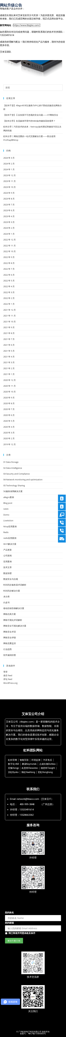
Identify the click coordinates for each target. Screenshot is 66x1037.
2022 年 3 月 (9, 292)
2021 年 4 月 (9, 356)
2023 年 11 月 (9, 181)
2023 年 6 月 (9, 210)
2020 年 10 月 (9, 391)
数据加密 (7, 573)
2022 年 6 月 (9, 274)
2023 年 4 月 (9, 216)
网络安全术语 (9, 631)
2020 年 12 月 (9, 380)
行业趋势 (7, 649)
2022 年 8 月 (9, 263)
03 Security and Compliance (16, 473)
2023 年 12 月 (9, 175)
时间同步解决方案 (11, 590)
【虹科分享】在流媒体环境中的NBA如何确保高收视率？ (29, 120)
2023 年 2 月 (9, 227)
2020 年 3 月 (9, 432)
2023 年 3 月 (9, 222)
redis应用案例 (9, 538)
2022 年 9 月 (9, 257)
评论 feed (7, 679)
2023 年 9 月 (9, 192)
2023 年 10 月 (9, 187)
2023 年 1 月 (9, 233)
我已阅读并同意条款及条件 (21, 932)
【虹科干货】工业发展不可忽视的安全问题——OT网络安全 (30, 114)
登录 (5, 671)
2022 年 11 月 (9, 245)
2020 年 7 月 (9, 409)
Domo (6, 514)
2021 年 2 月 (9, 368)
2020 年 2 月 (9, 438)
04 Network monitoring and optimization (22, 479)
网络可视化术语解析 (12, 620)
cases (5, 508)
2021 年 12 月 (9, 309)
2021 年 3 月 (9, 362)
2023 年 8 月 (9, 198)
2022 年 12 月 (9, 239)
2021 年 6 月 (9, 344)
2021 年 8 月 (9, 333)
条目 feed (7, 675)
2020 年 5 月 (9, 420)
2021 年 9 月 (9, 327)
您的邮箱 (9, 922)
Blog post (7, 503)
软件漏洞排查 (9, 655)
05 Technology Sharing (14, 485)
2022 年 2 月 (9, 298)
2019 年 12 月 (9, 444)
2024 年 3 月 (9, 157)
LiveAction (8, 520)
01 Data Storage (10, 462)
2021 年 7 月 (9, 339)
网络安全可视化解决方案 (14, 625)
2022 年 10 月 (9, 251)
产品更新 (7, 549)
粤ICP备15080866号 (37, 1033)
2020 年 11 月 (9, 385)
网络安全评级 (9, 637)
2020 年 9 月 (9, 397)
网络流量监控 (9, 643)
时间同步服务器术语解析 (14, 584)
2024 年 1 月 (9, 169)
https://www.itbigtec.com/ (26, 25)
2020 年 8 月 (9, 403)
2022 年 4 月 (9, 286)
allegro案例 (8, 497)
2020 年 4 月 (9, 426)
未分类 (6, 596)
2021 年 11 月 (9, 315)
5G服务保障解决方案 (13, 491)
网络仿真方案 (9, 614)
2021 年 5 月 (9, 350)
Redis (5, 532)
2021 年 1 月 (9, 374)
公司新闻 (7, 555)
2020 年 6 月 (9, 415)
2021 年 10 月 (9, 321)
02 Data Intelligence (12, 468)
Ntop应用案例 (10, 526)
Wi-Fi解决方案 (9, 544)
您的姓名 (9, 912)
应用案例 (7, 561)
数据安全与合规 (10, 579)
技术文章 (7, 567)
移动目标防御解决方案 (13, 608)
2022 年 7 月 (9, 268)
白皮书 (6, 602)
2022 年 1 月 (9, 303)
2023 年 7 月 (9, 204)
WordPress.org (10, 683)
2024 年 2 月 (9, 163)
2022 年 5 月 (9, 280)
